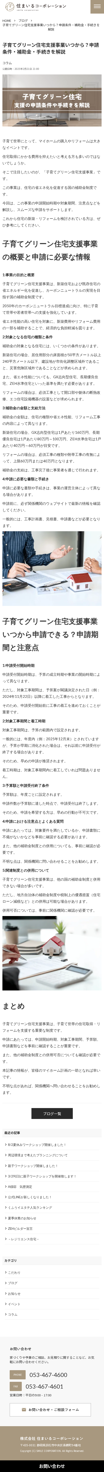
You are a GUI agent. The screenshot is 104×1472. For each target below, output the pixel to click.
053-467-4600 (48, 1374)
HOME (6, 20)
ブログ (23, 20)
